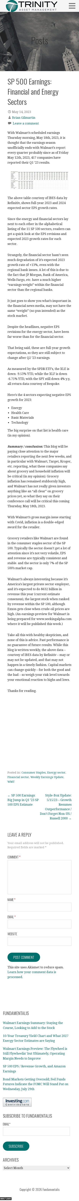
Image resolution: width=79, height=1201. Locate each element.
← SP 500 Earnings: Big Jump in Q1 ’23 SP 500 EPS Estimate (23, 800)
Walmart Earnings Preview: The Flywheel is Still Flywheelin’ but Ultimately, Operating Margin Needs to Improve (35, 1053)
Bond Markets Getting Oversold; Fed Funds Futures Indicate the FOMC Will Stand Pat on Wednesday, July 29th (35, 1084)
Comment (13, 857)
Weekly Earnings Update (46, 777)
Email (11, 917)
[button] (73, 6)
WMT (11, 781)
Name (11, 899)
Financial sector (18, 777)
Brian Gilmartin (23, 117)
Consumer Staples (33, 772)
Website (12, 934)
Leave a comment (26, 123)
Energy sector (56, 772)
